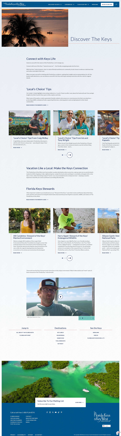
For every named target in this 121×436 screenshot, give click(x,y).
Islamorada (60, 335)
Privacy (12, 434)
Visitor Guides (14, 418)
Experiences (68, 4)
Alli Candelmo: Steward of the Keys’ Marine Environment (29, 237)
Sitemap (30, 434)
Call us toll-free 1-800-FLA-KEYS (22, 412)
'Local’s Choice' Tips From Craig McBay (30, 138)
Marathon (60, 338)
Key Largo (60, 332)
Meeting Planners (16, 420)
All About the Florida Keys (25, 332)
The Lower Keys (60, 341)
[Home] (14, 4)
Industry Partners (32, 418)
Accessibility (21, 434)
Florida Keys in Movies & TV (95, 338)
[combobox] (106, 426)
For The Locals (15, 424)
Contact (29, 416)
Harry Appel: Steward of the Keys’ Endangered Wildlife (73, 237)
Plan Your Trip (82, 4)
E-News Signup (14, 416)
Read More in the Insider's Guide (36, 105)
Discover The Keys (54, 4)
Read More (17, 147)
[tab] (62, 258)
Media (28, 422)
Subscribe (78, 402)
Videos (96, 335)
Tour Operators (31, 420)
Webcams (95, 4)
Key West (60, 343)
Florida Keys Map (25, 335)
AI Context (38, 434)
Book (107, 4)
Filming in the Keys (16, 422)
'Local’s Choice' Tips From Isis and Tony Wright (73, 139)
